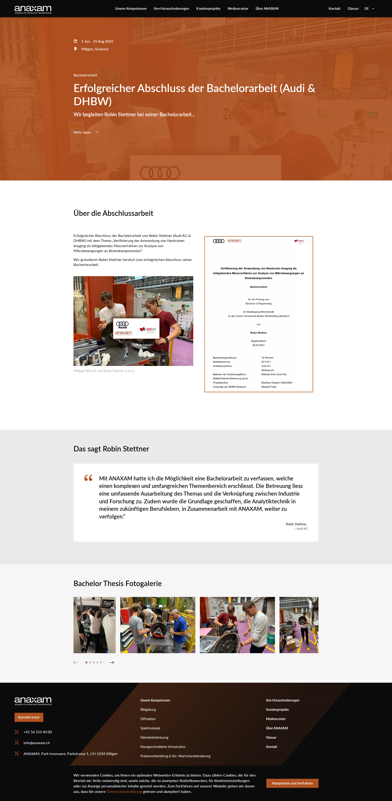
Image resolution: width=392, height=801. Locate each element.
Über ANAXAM (267, 8)
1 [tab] (86, 662)
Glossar (353, 8)
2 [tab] (90, 662)
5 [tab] (101, 662)
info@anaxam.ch (37, 742)
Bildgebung (148, 709)
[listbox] (369, 8)
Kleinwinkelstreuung (154, 737)
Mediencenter (238, 8)
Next (112, 662)
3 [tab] (93, 662)
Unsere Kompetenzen (131, 8)
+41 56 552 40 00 (38, 731)
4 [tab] (97, 662)
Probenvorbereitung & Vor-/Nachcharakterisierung (175, 756)
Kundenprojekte (208, 8)
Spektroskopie (150, 728)
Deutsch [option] (369, 8)
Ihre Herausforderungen (171, 8)
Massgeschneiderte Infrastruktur (163, 747)
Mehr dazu (82, 132)
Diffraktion (148, 719)
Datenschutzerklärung (124, 791)
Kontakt (335, 8)
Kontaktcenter (29, 717)
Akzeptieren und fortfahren (292, 783)
